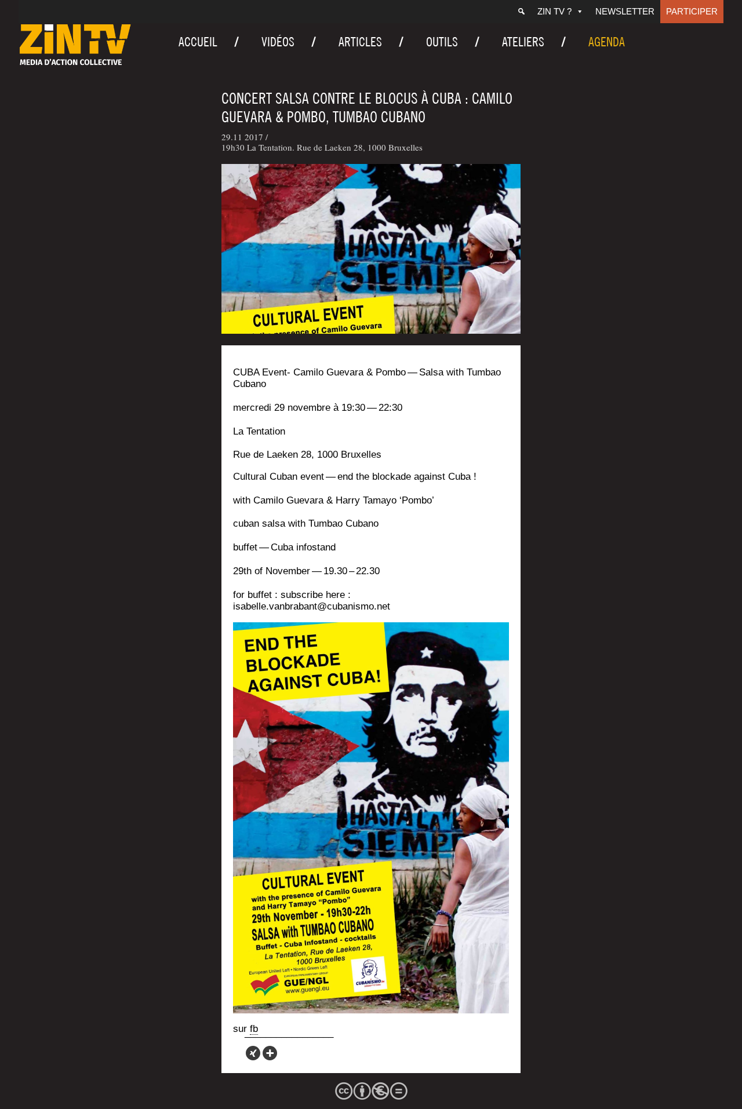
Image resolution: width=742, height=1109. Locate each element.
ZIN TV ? (554, 11)
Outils (442, 41)
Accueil (198, 41)
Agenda (606, 41)
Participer (692, 11)
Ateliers (523, 41)
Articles (360, 41)
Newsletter (624, 11)
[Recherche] (521, 11)
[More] (270, 1053)
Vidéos (277, 41)
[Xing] (253, 1053)
